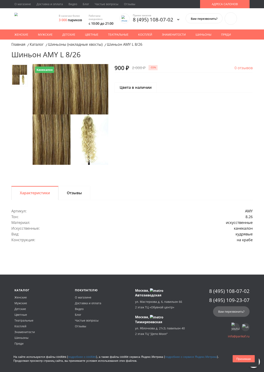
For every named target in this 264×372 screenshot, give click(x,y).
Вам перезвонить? (204, 19)
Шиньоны (203, 34)
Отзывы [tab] (74, 192)
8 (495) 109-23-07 (229, 300)
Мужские (45, 34)
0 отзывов (244, 67)
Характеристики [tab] (35, 192)
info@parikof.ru (239, 336)
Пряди (226, 34)
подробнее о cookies (82, 356)
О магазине (22, 4)
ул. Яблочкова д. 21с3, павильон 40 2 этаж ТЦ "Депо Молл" (160, 331)
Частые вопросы (106, 4)
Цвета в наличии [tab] (136, 87)
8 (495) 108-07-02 (153, 19)
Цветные (91, 34)
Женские (21, 34)
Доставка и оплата (50, 4)
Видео (72, 4)
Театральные (118, 34)
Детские (68, 34)
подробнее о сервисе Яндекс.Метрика (191, 356)
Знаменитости (174, 34)
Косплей (145, 34)
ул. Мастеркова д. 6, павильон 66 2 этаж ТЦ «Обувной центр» (158, 304)
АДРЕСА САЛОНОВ (225, 4)
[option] (70, 114)
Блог (86, 4)
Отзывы (129, 4)
